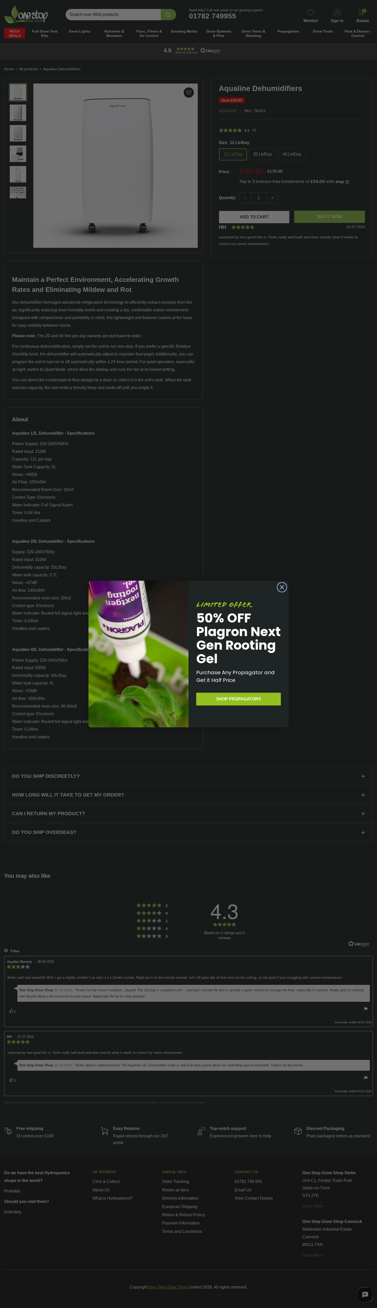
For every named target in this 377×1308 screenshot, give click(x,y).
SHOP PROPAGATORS (238, 699)
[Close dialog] (281, 587)
